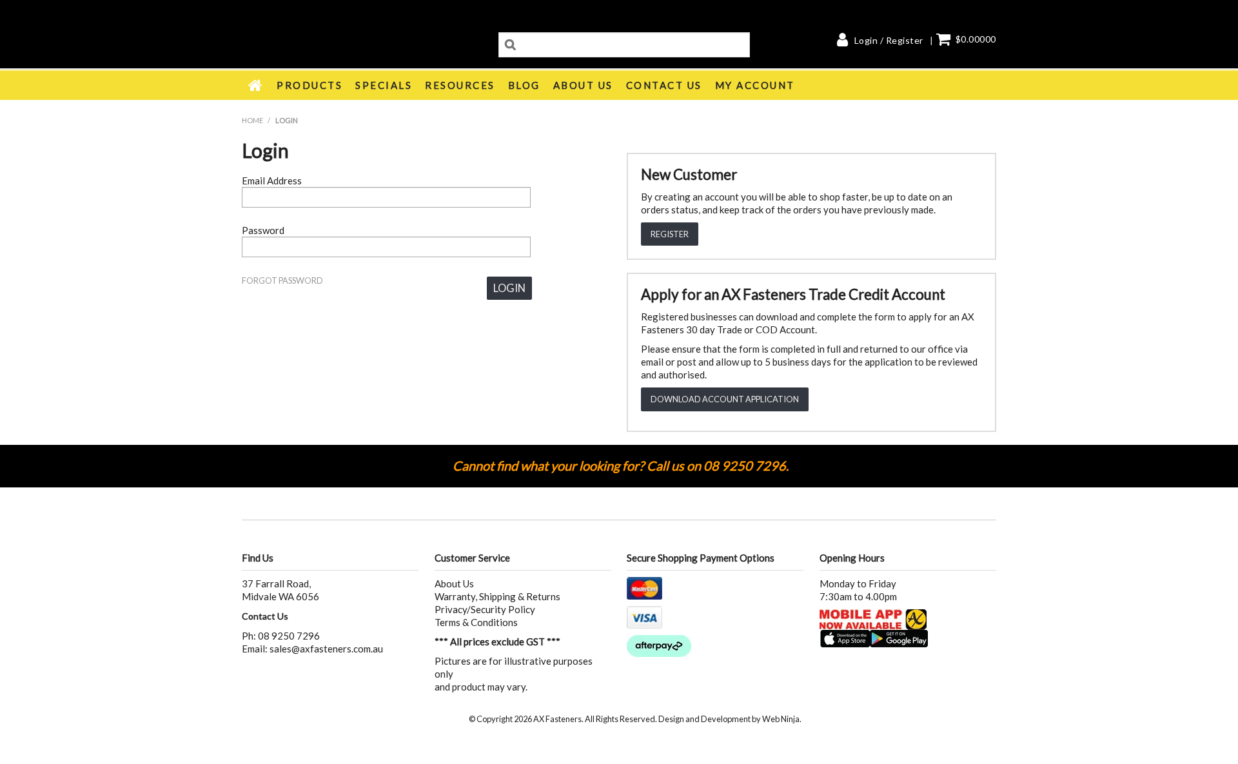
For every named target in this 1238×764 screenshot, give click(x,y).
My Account (755, 85)
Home (256, 85)
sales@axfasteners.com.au (326, 648)
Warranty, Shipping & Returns (497, 596)
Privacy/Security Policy (485, 609)
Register (670, 234)
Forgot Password (282, 281)
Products (309, 85)
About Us (583, 85)
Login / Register (888, 40)
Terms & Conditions (476, 622)
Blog (524, 85)
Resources (460, 85)
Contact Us (664, 85)
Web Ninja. (781, 719)
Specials (383, 85)
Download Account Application (725, 399)
